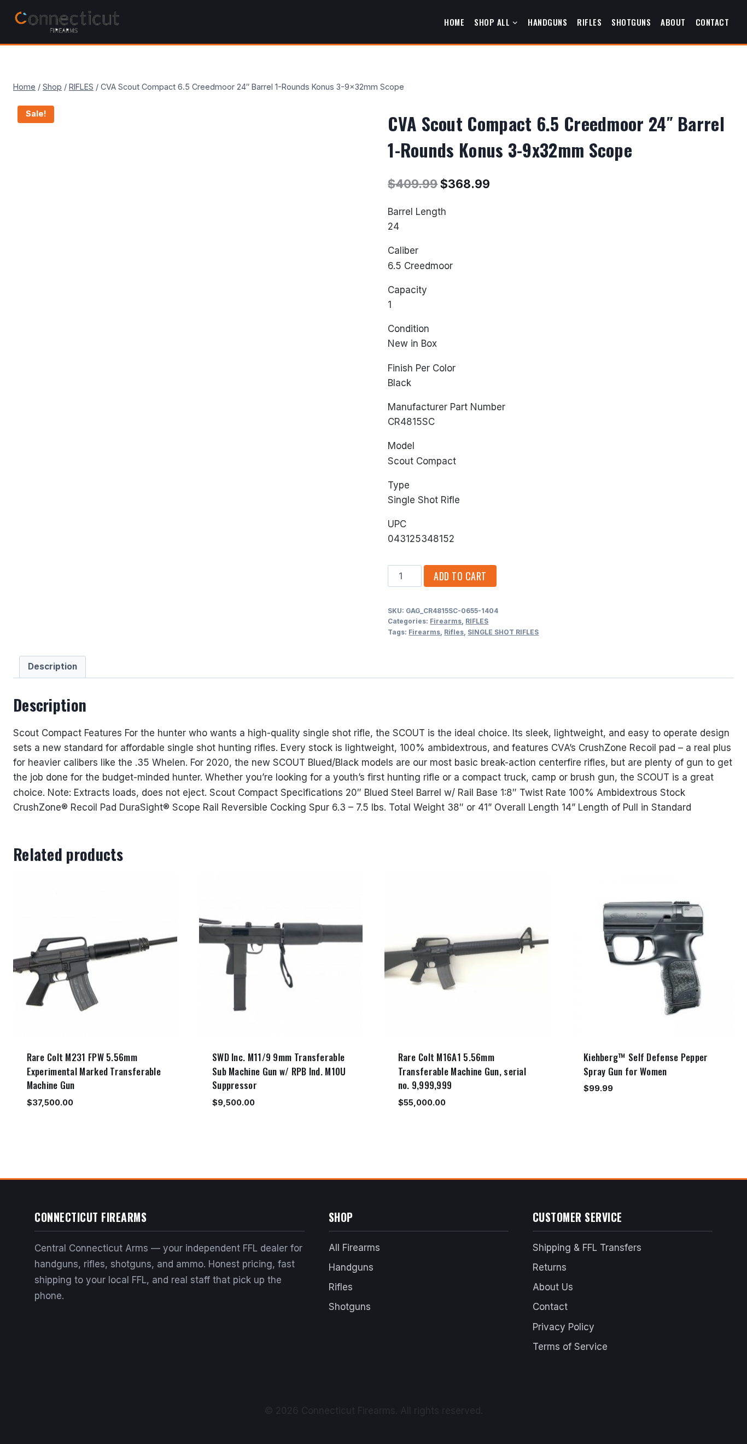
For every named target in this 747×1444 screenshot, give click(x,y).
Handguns (547, 22)
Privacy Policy (563, 1326)
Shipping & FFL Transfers (587, 1247)
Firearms (446, 621)
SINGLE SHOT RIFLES (503, 632)
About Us (553, 1287)
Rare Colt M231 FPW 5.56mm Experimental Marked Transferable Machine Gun (94, 1071)
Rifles (589, 22)
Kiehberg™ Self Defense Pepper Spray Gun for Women (645, 1064)
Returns (550, 1267)
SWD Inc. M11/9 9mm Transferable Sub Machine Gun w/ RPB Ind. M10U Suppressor (279, 1071)
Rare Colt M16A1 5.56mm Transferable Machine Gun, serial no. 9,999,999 (462, 1071)
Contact (713, 22)
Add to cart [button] (606, 1120)
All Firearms (354, 1247)
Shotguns (631, 22)
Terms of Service (570, 1346)
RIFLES (476, 621)
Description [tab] (52, 666)
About (673, 22)
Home (454, 22)
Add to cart (460, 576)
